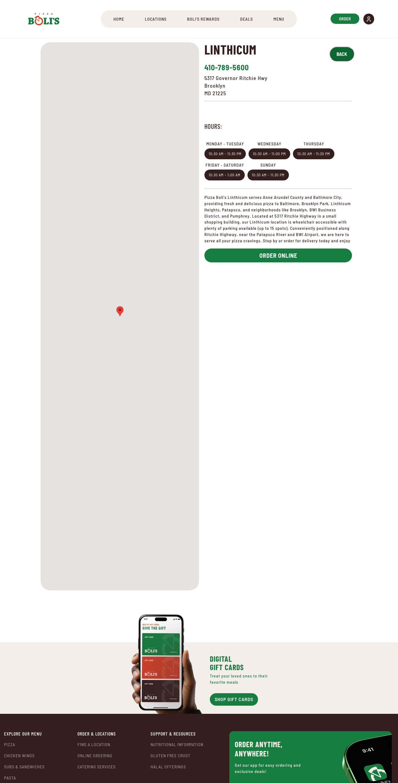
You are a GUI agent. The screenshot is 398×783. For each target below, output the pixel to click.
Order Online (278, 255)
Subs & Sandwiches (24, 766)
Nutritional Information (177, 744)
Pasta (10, 777)
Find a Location (93, 744)
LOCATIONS (156, 18)
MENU (278, 18)
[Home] (43, 19)
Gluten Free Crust (170, 755)
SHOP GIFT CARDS (234, 699)
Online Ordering (94, 755)
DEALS (246, 18)
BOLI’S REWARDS (203, 18)
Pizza (9, 744)
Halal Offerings (168, 766)
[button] (368, 19)
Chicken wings (19, 755)
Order (345, 18)
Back (342, 54)
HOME (118, 18)
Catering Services (96, 766)
